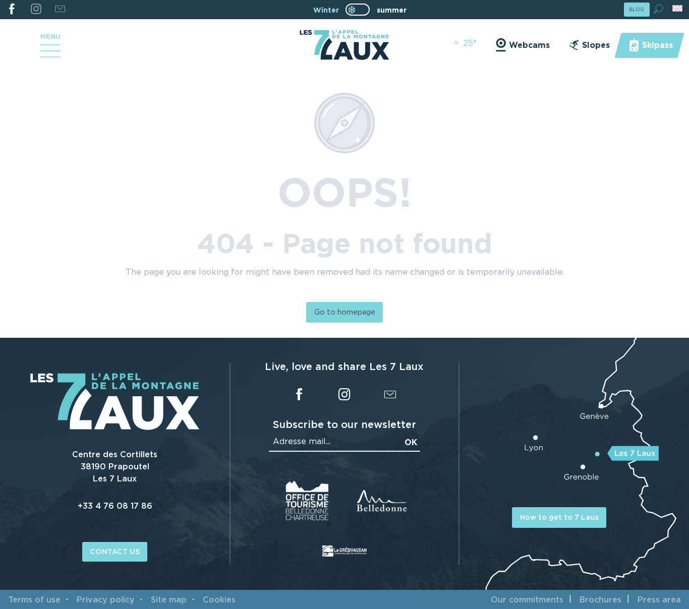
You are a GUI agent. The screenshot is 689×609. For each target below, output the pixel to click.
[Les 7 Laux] (114, 427)
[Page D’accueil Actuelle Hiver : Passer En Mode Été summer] (358, 10)
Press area (659, 599)
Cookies (219, 599)
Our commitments (527, 599)
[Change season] (361, 10)
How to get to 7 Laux (559, 517)
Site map (169, 599)
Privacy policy (106, 599)
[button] (658, 9)
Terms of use (34, 599)
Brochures (600, 599)
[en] (678, 8)
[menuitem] (344, 46)
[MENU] (50, 54)
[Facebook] (12, 9)
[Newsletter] (60, 9)
